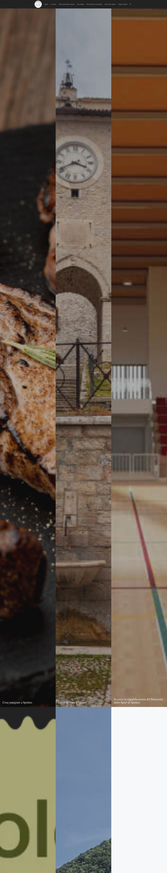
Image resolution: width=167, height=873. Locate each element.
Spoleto (46, 4)
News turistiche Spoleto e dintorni (66, 4)
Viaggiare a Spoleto (122, 4)
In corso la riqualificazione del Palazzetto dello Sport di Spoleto (138, 700)
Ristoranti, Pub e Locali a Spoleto (94, 4)
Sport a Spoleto (80, 4)
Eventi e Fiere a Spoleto (110, 4)
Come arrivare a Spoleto (72, 702)
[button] (130, 4)
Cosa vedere (53, 4)
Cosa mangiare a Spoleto (17, 702)
